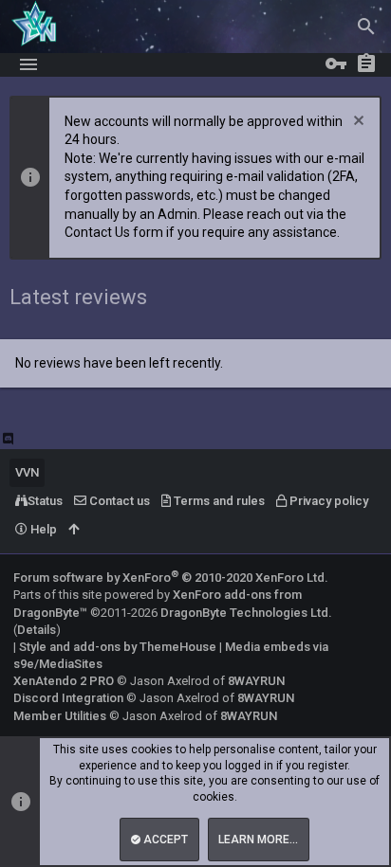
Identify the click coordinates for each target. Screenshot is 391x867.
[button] (28, 64)
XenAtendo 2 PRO (63, 681)
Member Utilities (59, 716)
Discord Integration (68, 698)
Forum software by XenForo (170, 577)
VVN (27, 472)
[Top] (73, 529)
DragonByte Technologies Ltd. (246, 612)
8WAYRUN (256, 681)
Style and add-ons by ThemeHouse (117, 647)
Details (36, 630)
